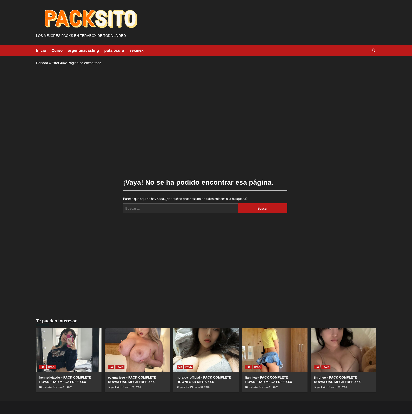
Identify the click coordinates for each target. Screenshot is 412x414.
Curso (57, 50)
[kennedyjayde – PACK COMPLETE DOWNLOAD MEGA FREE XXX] (68, 350)
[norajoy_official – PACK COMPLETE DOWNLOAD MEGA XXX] (206, 350)
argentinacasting (83, 50)
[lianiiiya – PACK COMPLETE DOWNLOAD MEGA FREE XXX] (274, 350)
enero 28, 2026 (339, 387)
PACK (51, 366)
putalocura (114, 50)
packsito (47, 387)
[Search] (373, 50)
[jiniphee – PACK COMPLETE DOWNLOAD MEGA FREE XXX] (343, 350)
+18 (42, 366)
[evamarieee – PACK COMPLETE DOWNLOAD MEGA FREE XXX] (137, 350)
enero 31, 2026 (64, 387)
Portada (42, 63)
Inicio (41, 50)
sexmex (136, 50)
